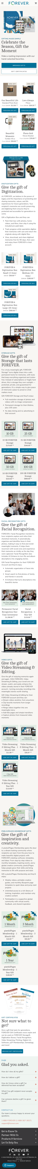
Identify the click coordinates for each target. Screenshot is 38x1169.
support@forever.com (10, 1123)
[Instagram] (19, 1154)
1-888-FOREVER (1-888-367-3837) (17, 1120)
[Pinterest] (28, 1154)
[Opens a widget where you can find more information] (9, 1165)
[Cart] (35, 3)
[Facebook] (10, 1154)
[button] (19, 65)
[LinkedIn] (14, 1154)
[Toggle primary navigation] (2, 3)
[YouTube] (23, 1154)
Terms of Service (25, 1161)
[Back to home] (19, 3)
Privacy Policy (12, 1161)
